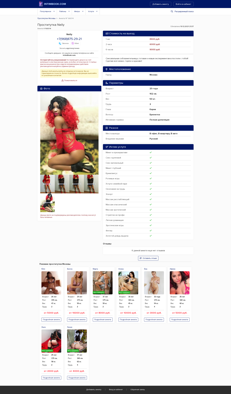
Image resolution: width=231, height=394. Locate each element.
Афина (172, 269)
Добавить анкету (160, 4)
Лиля (43, 327)
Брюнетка (155, 114)
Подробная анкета (51, 319)
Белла (69, 269)
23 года (154, 88)
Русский (154, 138)
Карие (153, 109)
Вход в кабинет (116, 389)
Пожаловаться (70, 80)
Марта (95, 269)
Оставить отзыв (150, 258)
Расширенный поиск (184, 11)
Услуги (91, 11)
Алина (121, 269)
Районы (62, 11)
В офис (153, 133)
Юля (43, 269)
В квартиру (164, 133)
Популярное (45, 11)
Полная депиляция (159, 119)
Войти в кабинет (183, 4)
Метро (77, 11)
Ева (145, 269)
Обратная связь (137, 389)
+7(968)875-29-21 (69, 39)
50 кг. (153, 99)
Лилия (69, 327)
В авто (174, 133)
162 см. (153, 93)
